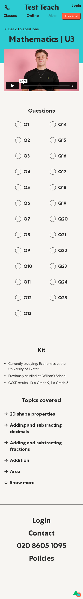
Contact (41, 533)
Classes (10, 15)
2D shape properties (32, 414)
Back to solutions (21, 29)
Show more (22, 482)
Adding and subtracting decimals (36, 428)
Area (15, 471)
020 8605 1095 (41, 545)
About (54, 15)
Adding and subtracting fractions (36, 446)
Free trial (71, 16)
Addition (19, 460)
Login (41, 520)
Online (33, 15)
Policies (41, 558)
